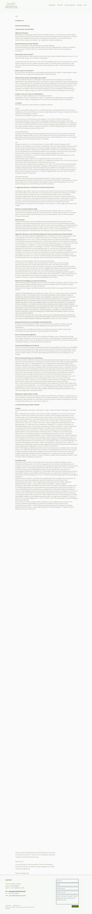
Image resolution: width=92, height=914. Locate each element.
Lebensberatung (11, 6)
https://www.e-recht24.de (27, 509)
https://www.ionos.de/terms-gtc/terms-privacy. (29, 116)
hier (24, 873)
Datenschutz (16, 905)
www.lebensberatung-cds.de (17, 895)
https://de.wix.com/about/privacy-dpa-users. (41, 162)
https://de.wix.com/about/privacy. (25, 157)
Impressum (8, 905)
